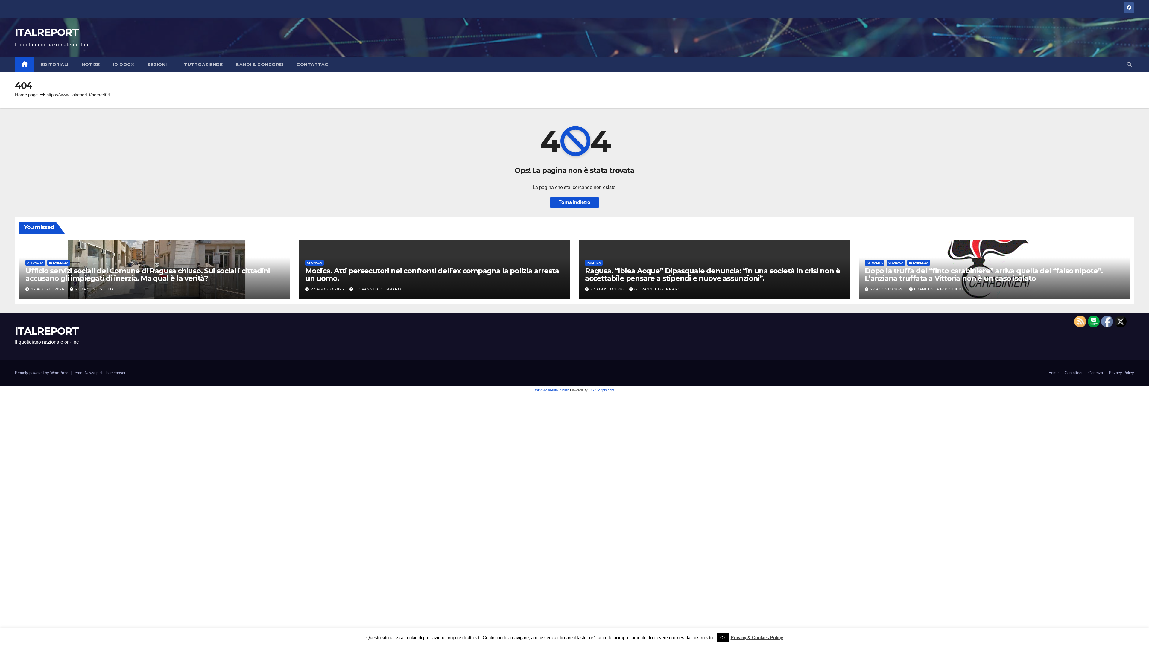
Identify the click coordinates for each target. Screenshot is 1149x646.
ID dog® (124, 64)
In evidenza (58, 262)
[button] (1129, 64)
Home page (26, 94)
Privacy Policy (1121, 373)
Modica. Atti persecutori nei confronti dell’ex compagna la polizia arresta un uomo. (432, 274)
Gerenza (1095, 373)
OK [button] (723, 638)
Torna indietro (574, 202)
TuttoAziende (203, 64)
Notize (91, 64)
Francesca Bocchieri (938, 289)
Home (1053, 373)
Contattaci (313, 64)
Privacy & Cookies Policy (757, 637)
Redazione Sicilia (94, 289)
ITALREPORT (46, 32)
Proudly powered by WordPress (43, 373)
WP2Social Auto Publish (552, 390)
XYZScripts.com (602, 390)
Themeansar (114, 373)
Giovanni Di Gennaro (378, 289)
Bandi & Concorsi (259, 64)
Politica (594, 262)
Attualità (35, 262)
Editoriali (55, 64)
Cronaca (314, 262)
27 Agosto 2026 (48, 289)
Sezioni (158, 64)
